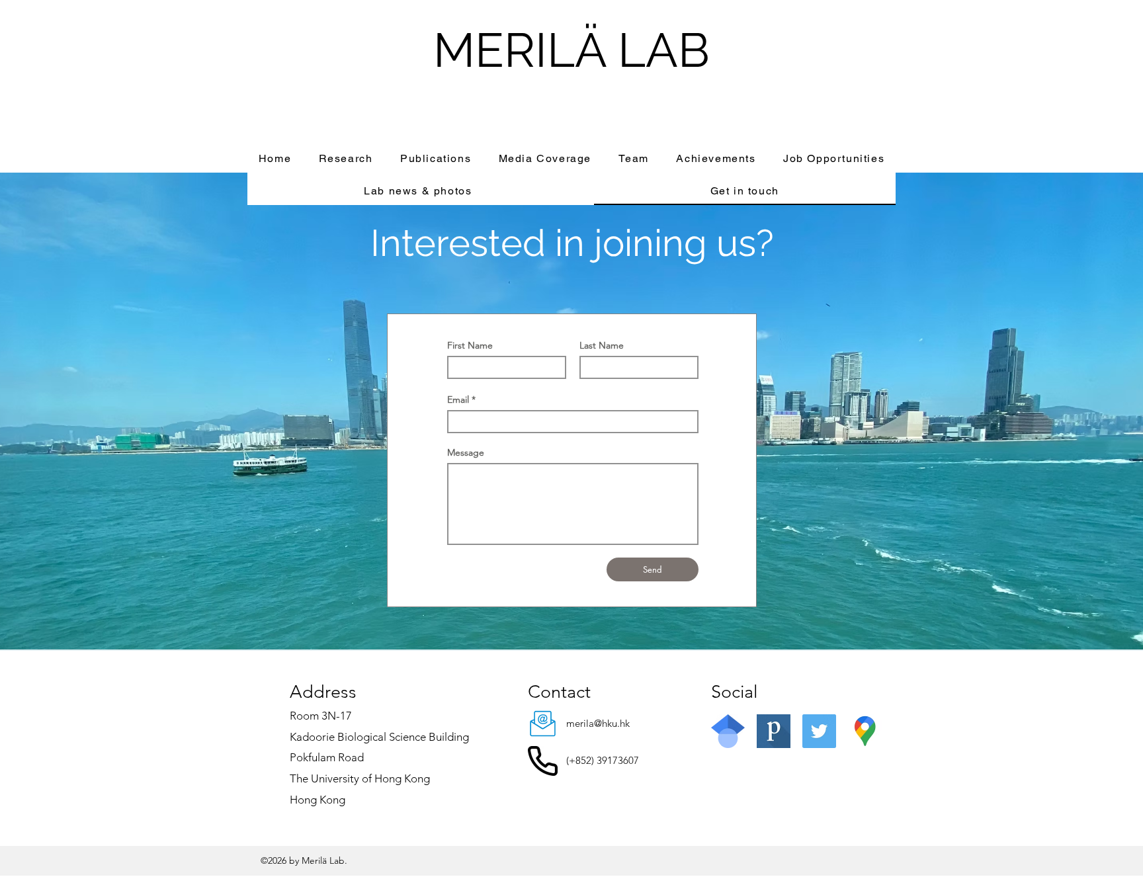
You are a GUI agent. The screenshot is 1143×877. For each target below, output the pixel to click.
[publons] (773, 731)
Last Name (601, 345)
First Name (470, 345)
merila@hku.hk (598, 723)
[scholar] (728, 731)
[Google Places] (865, 731)
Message (465, 452)
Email (458, 399)
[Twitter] (819, 731)
